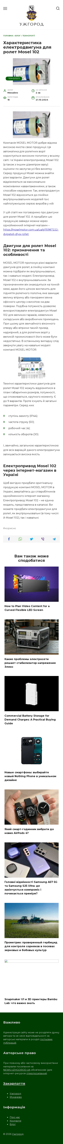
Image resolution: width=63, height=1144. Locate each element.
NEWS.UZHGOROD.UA (16, 1069)
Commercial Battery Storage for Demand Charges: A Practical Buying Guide (30, 719)
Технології (28, 36)
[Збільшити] (55, 115)
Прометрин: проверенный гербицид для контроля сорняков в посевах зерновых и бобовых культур (31, 946)
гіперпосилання (36, 1073)
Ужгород (15, 1093)
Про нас (15, 1117)
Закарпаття (14, 1083)
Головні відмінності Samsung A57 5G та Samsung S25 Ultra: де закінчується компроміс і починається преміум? (31, 887)
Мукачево (16, 1097)
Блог (18, 36)
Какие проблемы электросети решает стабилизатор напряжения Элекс (30, 662)
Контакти (15, 1120)
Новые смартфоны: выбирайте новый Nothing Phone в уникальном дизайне (30, 776)
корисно (10, 528)
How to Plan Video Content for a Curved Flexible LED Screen (27, 608)
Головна (8, 36)
